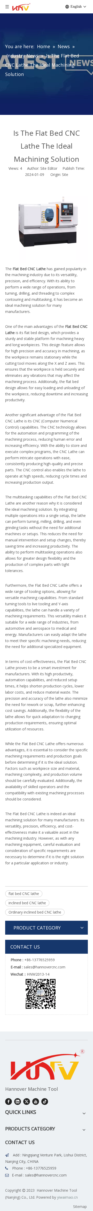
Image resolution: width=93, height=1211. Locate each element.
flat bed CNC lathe (24, 893)
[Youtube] (35, 1101)
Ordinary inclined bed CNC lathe (35, 912)
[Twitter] (26, 1101)
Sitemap (80, 1206)
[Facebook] (8, 1101)
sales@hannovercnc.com (46, 1175)
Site (65, 174)
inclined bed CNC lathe (27, 902)
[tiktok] (44, 1101)
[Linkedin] (17, 1101)
